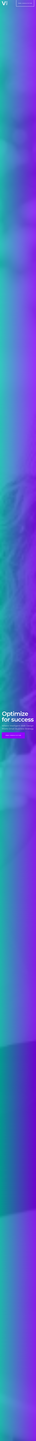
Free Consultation (25, 3)
